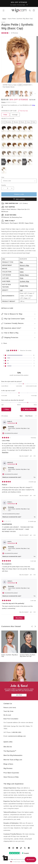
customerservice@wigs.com (17, 736)
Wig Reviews (8, 768)
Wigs (21, 262)
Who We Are (8, 746)
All (3, 122)
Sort (21, 416)
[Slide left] (3, 94)
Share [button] (5, 343)
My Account (7, 715)
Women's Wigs (24, 265)
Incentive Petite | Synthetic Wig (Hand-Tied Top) (27, 655)
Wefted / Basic (24, 275)
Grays (28, 122)
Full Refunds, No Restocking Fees (11, 216)
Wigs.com (13, 859)
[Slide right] (33, 63)
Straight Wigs (24, 286)
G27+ (20, 85)
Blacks (22, 122)
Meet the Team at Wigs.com (13, 759)
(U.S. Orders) (16, 203)
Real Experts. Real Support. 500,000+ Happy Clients (17, 222)
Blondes (16, 122)
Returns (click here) (10, 707)
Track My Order (8, 711)
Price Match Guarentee (11, 773)
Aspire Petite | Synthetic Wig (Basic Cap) (19, 429)
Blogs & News (8, 764)
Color (2, 177)
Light (21, 290)
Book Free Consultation (11, 718)
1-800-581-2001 (16, 732)
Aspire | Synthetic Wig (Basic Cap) (9, 655)
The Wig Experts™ (10, 751)
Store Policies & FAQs (11, 777)
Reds (33, 122)
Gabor (22, 268)
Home (4, 18)
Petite (21, 278)
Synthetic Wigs (24, 281)
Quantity (3, 185)
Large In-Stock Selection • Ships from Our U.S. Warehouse (15, 209)
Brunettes (8, 122)
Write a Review (30, 410)
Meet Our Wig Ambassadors (13, 755)
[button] (3, 10)
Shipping (3, 102)
